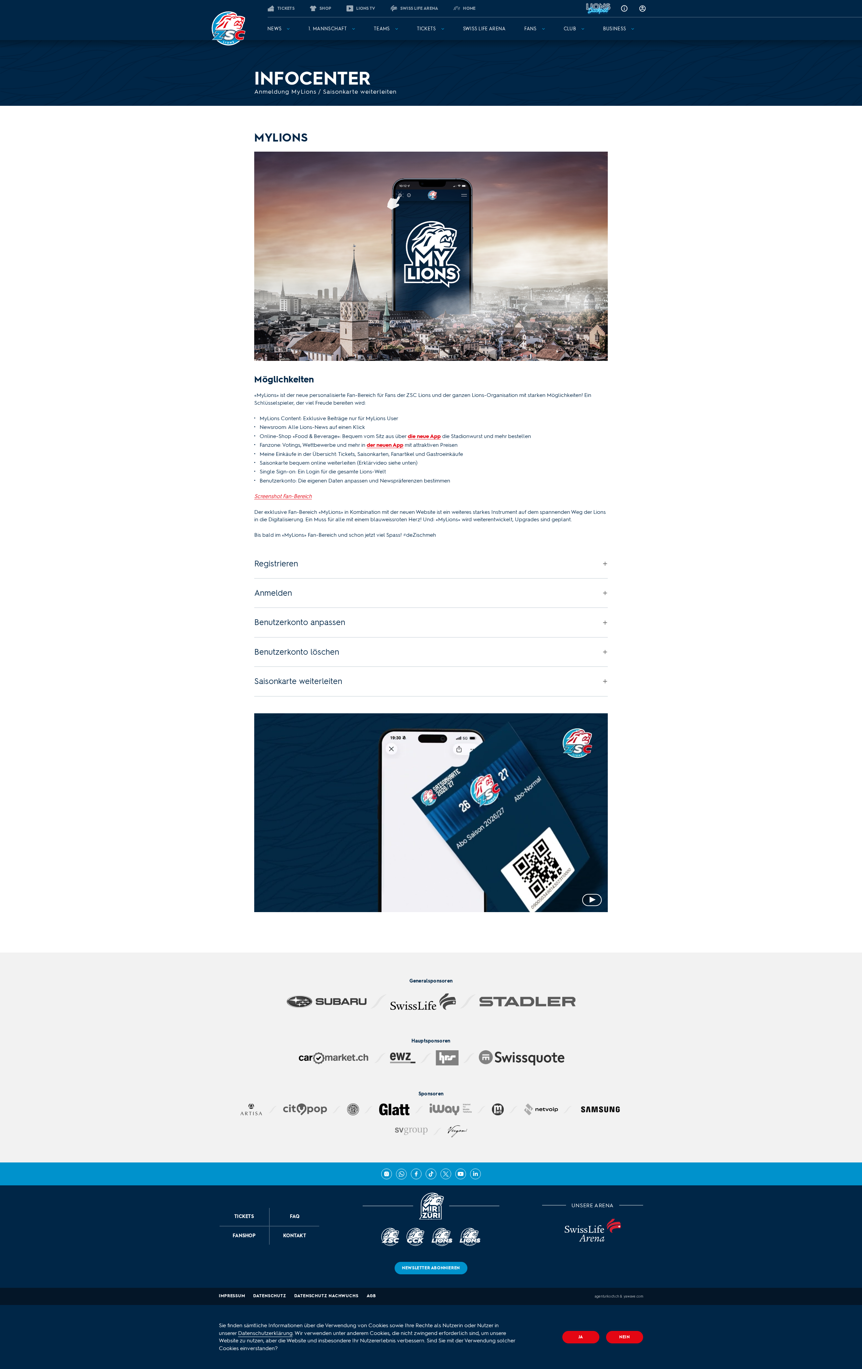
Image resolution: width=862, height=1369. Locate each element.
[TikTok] (431, 1174)
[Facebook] (416, 1174)
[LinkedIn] (475, 1174)
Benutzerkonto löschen (296, 652)
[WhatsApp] (401, 1174)
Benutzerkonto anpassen (299, 622)
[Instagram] (386, 1174)
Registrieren (276, 563)
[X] (445, 1174)
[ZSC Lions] (228, 28)
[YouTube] (460, 1174)
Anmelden (273, 593)
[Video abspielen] (431, 812)
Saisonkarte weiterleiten (298, 681)
